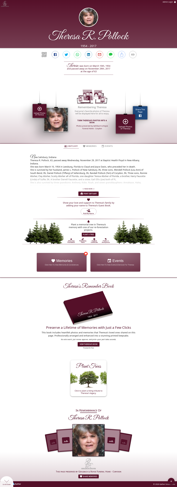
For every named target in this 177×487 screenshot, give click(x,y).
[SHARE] (121, 54)
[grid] (88, 113)
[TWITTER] (66, 54)
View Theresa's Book (89, 344)
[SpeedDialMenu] (171, 481)
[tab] (71, 146)
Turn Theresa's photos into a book (92, 122)
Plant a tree (88, 235)
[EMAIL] (99, 54)
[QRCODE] (44, 54)
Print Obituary (90, 194)
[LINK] (132, 54)
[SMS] (110, 54)
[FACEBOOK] (55, 54)
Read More (88, 189)
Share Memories (89, 476)
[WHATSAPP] (77, 54)
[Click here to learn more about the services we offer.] (88, 464)
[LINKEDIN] (88, 54)
